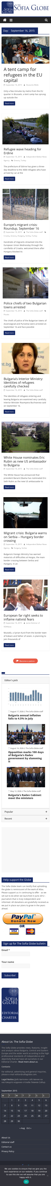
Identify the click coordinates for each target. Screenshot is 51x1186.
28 (5, 1121)
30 (19, 1121)
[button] (25, 680)
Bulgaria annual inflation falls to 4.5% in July (24, 717)
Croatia (6, 236)
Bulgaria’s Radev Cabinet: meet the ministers (25, 796)
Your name (8, 962)
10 (25, 1105)
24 (25, 1115)
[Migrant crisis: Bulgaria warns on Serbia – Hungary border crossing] (25, 498)
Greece (17, 160)
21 (5, 1115)
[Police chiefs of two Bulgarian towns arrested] (25, 269)
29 (12, 1121)
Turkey (23, 160)
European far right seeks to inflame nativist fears (23, 617)
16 (19, 1110)
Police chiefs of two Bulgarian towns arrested (25, 305)
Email (6, 950)
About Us (6, 1137)
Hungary (21, 236)
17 (25, 1110)
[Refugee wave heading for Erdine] (25, 115)
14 (5, 1110)
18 (32, 1110)
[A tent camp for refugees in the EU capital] (25, 38)
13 (46, 1105)
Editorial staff (8, 1142)
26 (39, 1115)
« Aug (22, 1128)
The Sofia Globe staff (34, 232)
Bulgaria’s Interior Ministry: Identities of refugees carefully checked (23, 382)
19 (39, 1110)
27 (46, 1115)
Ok (26, 1182)
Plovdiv (6, 314)
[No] (47, 1175)
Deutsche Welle (32, 85)
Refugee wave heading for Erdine (22, 151)
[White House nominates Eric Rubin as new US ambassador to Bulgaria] (25, 423)
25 (32, 1115)
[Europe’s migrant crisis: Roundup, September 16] (25, 190)
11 (32, 1105)
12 (39, 1105)
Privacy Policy (8, 1151)
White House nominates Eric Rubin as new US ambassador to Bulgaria (25, 461)
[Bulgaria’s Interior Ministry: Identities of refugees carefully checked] (25, 344)
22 (12, 1115)
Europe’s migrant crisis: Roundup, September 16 (21, 226)
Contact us (7, 1146)
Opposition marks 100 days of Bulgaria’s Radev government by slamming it (26, 756)
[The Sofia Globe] (5, 20)
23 (19, 1115)
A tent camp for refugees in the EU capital (23, 74)
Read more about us (28, 1061)
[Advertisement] (25, 849)
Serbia (28, 236)
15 (12, 1110)
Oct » (28, 1128)
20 (46, 1110)
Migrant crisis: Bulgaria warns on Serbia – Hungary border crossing (25, 537)
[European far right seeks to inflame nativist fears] (25, 581)
